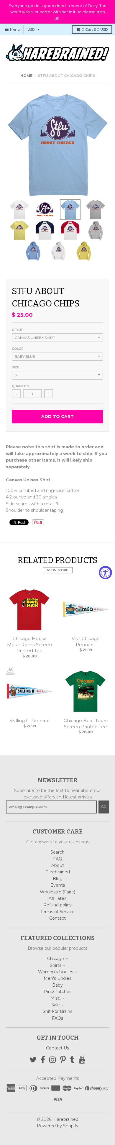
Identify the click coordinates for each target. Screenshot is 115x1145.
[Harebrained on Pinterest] (63, 1059)
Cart (95, 29)
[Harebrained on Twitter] (33, 1059)
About (57, 865)
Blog (58, 878)
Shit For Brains (57, 1011)
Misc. (55, 998)
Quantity (20, 386)
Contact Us (57, 1048)
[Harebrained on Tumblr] (72, 1059)
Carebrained (57, 872)
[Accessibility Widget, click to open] (105, 572)
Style (17, 330)
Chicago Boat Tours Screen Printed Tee (85, 723)
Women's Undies (55, 972)
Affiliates (57, 898)
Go (103, 807)
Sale (55, 1005)
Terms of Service (57, 911)
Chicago (55, 958)
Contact (57, 918)
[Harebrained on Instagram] (52, 1059)
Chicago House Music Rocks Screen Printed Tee (29, 645)
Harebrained (65, 1119)
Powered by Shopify (57, 1125)
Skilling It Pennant (29, 720)
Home (26, 75)
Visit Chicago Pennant (86, 641)
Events (57, 885)
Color (18, 349)
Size (15, 367)
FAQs (57, 1018)
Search (57, 852)
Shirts (55, 965)
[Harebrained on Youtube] (82, 1059)
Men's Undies (57, 978)
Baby (57, 985)
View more (57, 570)
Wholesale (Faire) (57, 892)
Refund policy (57, 905)
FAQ (57, 859)
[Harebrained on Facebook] (43, 1059)
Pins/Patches (57, 991)
